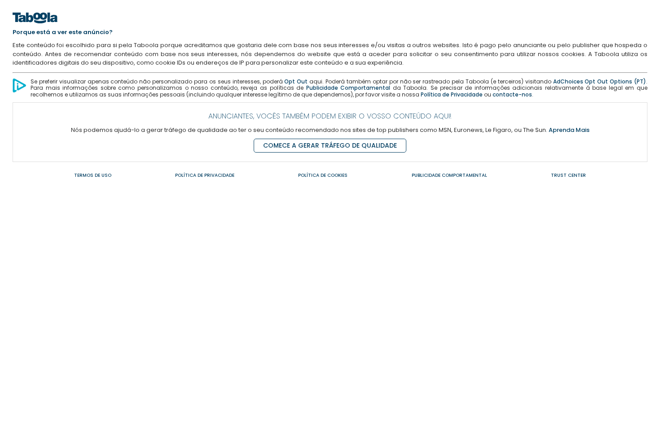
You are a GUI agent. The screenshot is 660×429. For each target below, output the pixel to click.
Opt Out (296, 81)
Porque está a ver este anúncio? (63, 32)
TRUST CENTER (568, 175)
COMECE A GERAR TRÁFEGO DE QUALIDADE (330, 145)
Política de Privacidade (452, 94)
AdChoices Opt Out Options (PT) (599, 81)
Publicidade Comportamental (348, 88)
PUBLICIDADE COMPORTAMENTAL (449, 175)
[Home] (35, 26)
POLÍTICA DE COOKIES (323, 175)
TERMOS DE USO (92, 175)
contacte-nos (512, 94)
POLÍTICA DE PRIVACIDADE (204, 175)
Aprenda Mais (569, 130)
